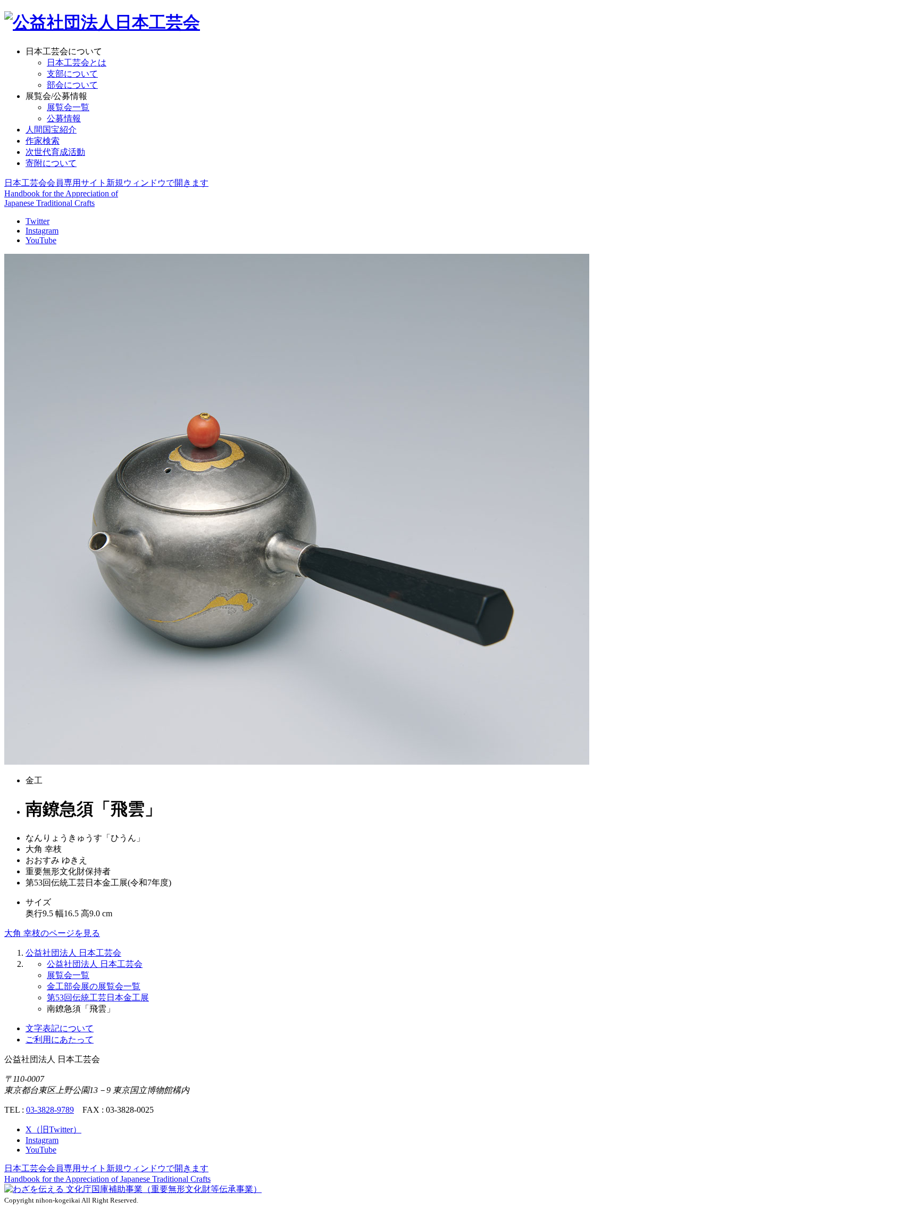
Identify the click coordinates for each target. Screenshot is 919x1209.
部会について (72, 84)
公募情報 (64, 118)
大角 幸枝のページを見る (52, 933)
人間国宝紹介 (51, 129)
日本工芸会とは (76, 62)
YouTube (41, 240)
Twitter (37, 221)
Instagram (42, 230)
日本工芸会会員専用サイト (106, 182)
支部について (72, 73)
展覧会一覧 (68, 107)
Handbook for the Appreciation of (107, 1178)
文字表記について (60, 1028)
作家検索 (43, 140)
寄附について (51, 163)
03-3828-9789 (50, 1109)
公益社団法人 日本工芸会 (73, 952)
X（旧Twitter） (53, 1129)
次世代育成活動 (55, 151)
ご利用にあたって (60, 1039)
